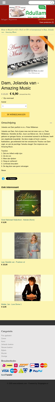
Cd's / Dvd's (19, 29)
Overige (4, 356)
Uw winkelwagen (46, 20)
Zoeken (51, 3)
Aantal (3, 102)
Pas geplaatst (6, 335)
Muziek (10, 29)
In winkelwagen (16, 114)
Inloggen (4, 19)
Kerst (3, 341)
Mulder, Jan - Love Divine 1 (11, 304)
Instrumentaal (36, 29)
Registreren (13, 19)
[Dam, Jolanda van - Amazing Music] (27, 57)
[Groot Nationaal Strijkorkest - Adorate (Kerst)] (27, 203)
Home (3, 29)
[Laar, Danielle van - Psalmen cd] (27, 245)
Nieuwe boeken (7, 347)
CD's (27, 29)
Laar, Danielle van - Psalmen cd (13, 262)
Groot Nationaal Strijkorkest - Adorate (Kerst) (17, 220)
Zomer (3, 338)
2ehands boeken (7, 344)
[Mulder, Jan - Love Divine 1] (27, 288)
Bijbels (3, 350)
